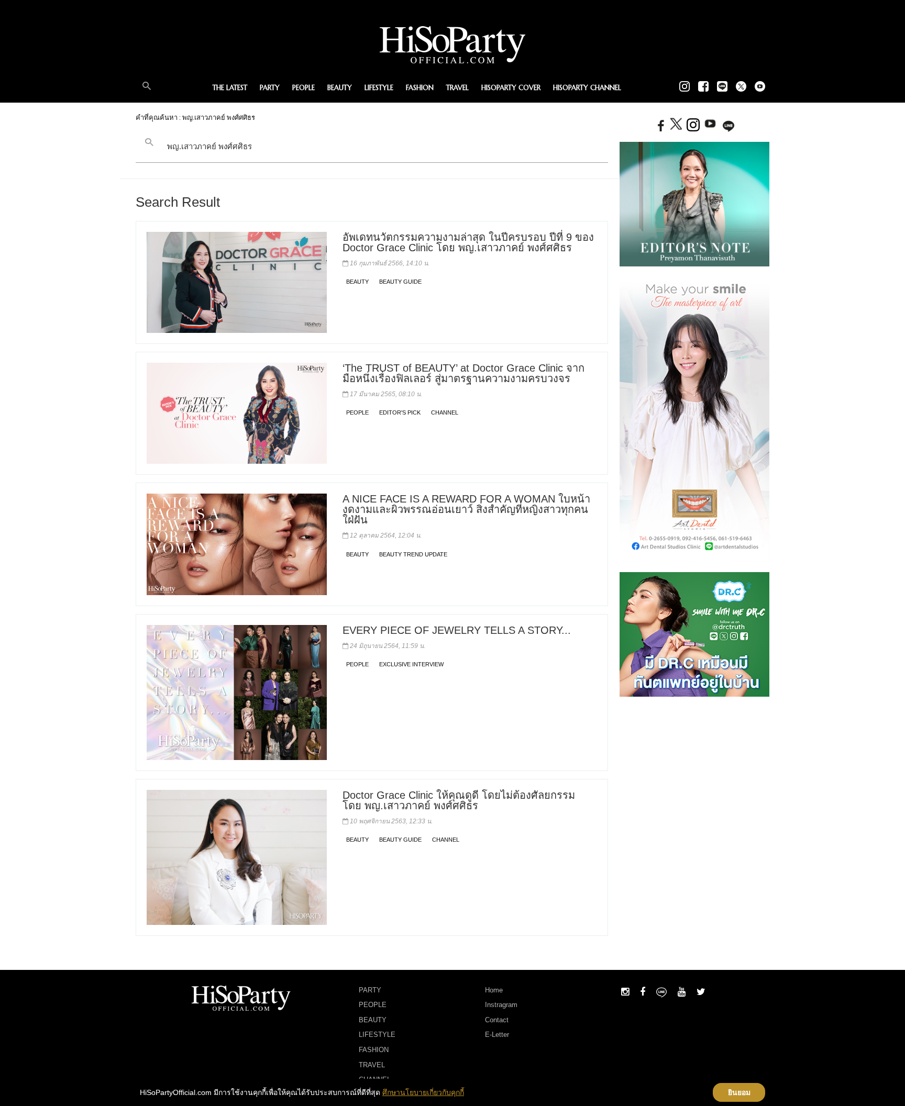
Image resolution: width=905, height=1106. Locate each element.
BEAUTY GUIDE (400, 281)
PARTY (270, 87)
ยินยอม (739, 1092)
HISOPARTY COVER (510, 87)
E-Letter (497, 1034)
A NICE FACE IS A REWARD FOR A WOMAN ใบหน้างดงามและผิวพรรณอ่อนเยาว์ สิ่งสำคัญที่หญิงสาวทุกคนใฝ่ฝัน (466, 509)
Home (494, 990)
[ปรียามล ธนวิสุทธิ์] (694, 203)
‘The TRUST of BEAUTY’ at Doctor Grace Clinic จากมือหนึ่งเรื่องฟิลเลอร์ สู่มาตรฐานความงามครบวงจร (463, 373)
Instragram (501, 1005)
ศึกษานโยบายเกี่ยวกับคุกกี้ (423, 1092)
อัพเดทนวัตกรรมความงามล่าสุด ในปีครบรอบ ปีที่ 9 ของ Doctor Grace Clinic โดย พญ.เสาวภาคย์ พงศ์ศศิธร (468, 242)
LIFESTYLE (379, 87)
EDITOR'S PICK (400, 412)
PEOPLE (303, 87)
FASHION (420, 87)
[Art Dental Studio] (694, 419)
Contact (497, 1020)
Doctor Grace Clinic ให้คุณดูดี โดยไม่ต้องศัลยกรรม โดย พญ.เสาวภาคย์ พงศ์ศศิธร (459, 800)
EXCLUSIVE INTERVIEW (411, 664)
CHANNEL (444, 412)
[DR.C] (694, 633)
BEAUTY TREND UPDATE (413, 554)
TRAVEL (457, 87)
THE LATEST (230, 87)
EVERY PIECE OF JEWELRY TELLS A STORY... (457, 630)
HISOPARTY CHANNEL (587, 87)
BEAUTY (339, 87)
